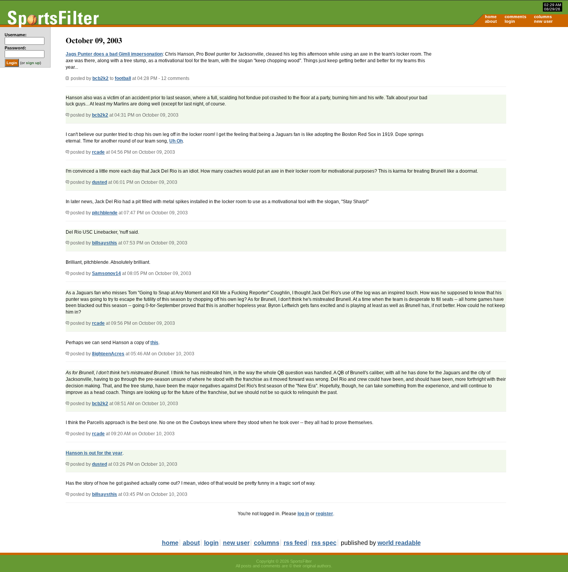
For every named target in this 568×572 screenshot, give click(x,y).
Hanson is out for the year (94, 453)
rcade (98, 152)
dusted (99, 182)
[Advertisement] (502, 87)
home (491, 16)
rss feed (295, 543)
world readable (399, 543)
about (491, 21)
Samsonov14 (106, 273)
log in (303, 513)
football (123, 78)
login (510, 21)
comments (515, 16)
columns (543, 16)
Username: (16, 34)
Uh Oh (176, 141)
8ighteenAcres (108, 353)
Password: (15, 48)
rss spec (324, 543)
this (154, 342)
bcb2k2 (100, 78)
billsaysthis (104, 243)
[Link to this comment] (67, 115)
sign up (33, 63)
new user (543, 21)
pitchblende (104, 213)
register (324, 513)
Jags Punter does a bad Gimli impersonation (114, 54)
